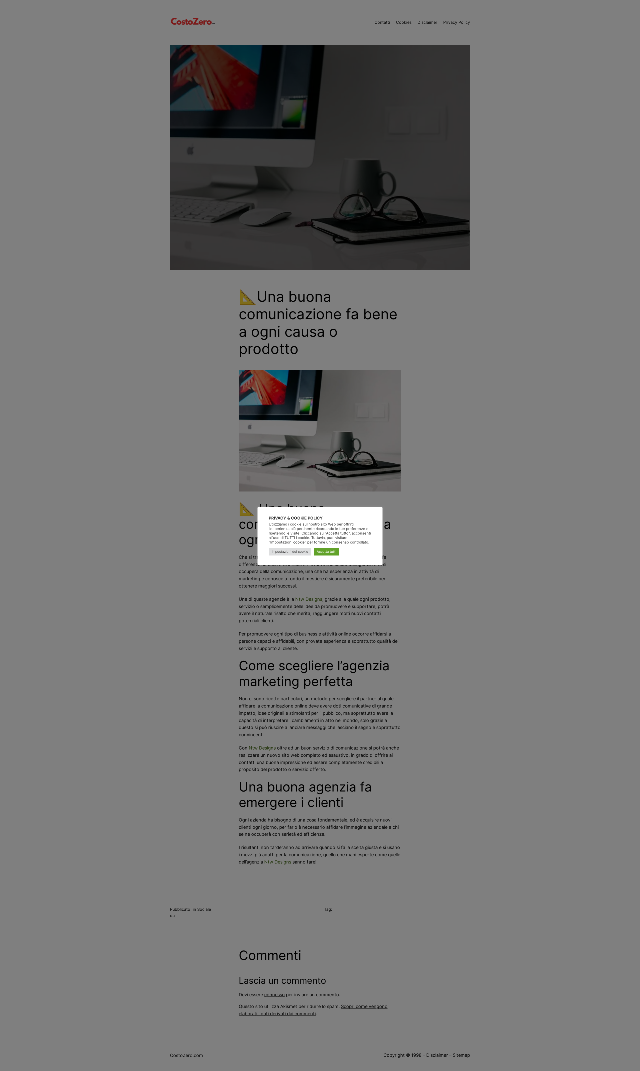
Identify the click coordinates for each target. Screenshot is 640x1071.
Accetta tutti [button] (326, 552)
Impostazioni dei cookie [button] (290, 552)
